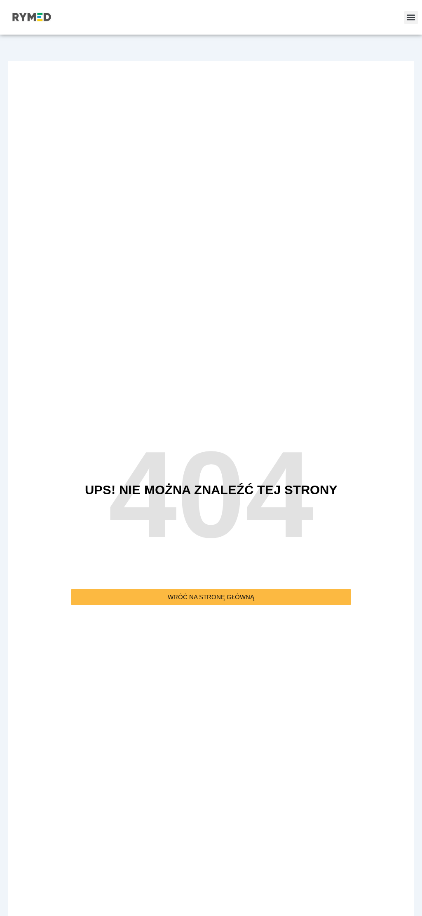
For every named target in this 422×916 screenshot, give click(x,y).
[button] (411, 17)
